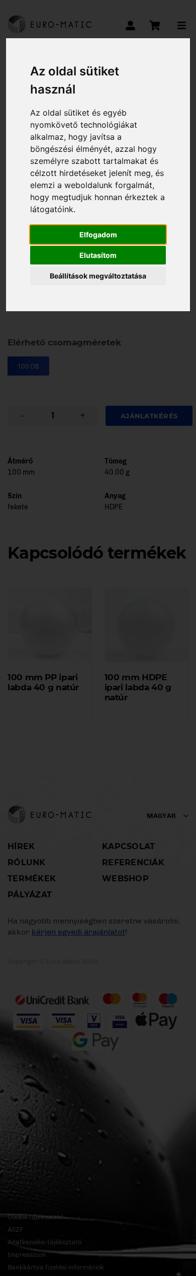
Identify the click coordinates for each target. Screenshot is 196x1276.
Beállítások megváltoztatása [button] (98, 275)
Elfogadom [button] (98, 234)
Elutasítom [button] (98, 255)
